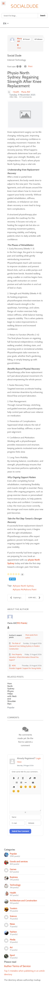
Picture (34, 778)
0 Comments (25, 97)
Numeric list (21, 782)
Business (14, 877)
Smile (25, 786)
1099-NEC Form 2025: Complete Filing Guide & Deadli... (35, 597)
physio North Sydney (24, 586)
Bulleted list (16, 782)
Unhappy (13, 791)
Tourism (13, 908)
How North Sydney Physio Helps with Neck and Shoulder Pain (12, 693)
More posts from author (31, 636)
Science (13, 916)
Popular (10, 707)
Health (16, 92)
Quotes (32, 782)
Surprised (30, 786)
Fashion (13, 931)
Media (12, 939)
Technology (15, 885)
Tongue (34, 786)
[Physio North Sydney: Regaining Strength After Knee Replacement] (25, 114)
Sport (12, 955)
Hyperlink (30, 778)
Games (13, 869)
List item (25, 782)
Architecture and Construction (23, 900)
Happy (21, 786)
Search (42, 15)
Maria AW (25, 92)
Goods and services (19, 861)
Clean (13, 786)
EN (5, 23)
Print (30, 66)
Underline (22, 778)
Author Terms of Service (17, 966)
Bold (13, 778)
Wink (18, 791)
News (12, 924)
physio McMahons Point (25, 589)
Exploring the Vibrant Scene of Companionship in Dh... (19, 597)
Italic (18, 778)
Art (11, 947)
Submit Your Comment (20, 831)
